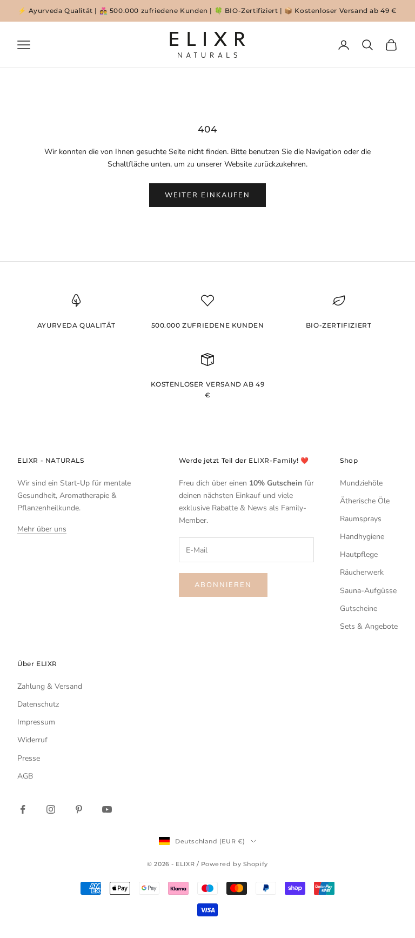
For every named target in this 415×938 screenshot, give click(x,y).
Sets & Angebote (369, 626)
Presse (28, 758)
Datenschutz (38, 704)
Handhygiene (362, 536)
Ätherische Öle (365, 501)
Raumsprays (360, 519)
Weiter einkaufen (207, 195)
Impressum (36, 722)
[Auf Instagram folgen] (50, 809)
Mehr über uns (41, 529)
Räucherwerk (362, 572)
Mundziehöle (361, 483)
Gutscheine (358, 608)
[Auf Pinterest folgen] (78, 809)
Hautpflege (359, 554)
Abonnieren (223, 585)
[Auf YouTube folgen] (107, 809)
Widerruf (32, 740)
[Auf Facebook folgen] (22, 809)
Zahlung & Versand (49, 686)
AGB (25, 776)
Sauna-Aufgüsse (368, 591)
